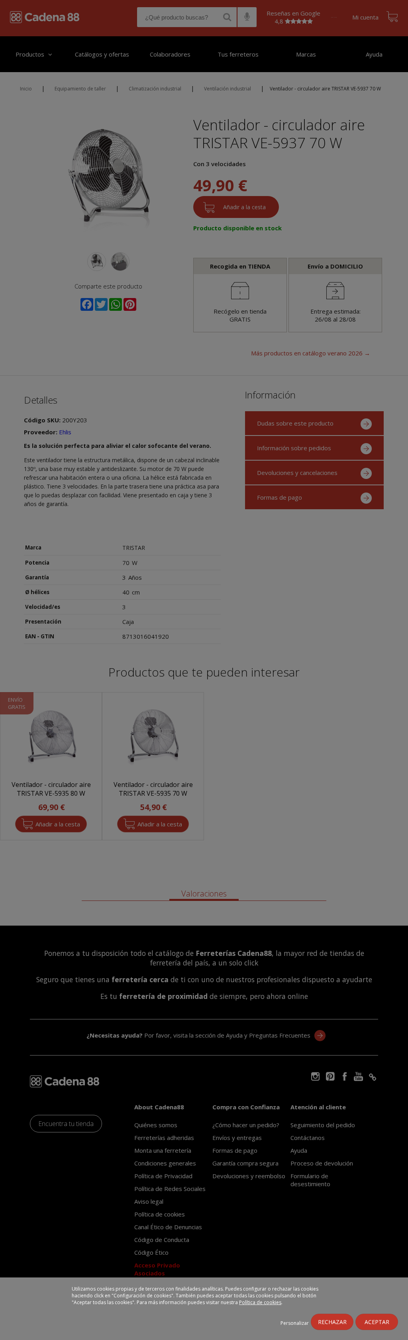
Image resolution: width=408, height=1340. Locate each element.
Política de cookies (260, 1302)
